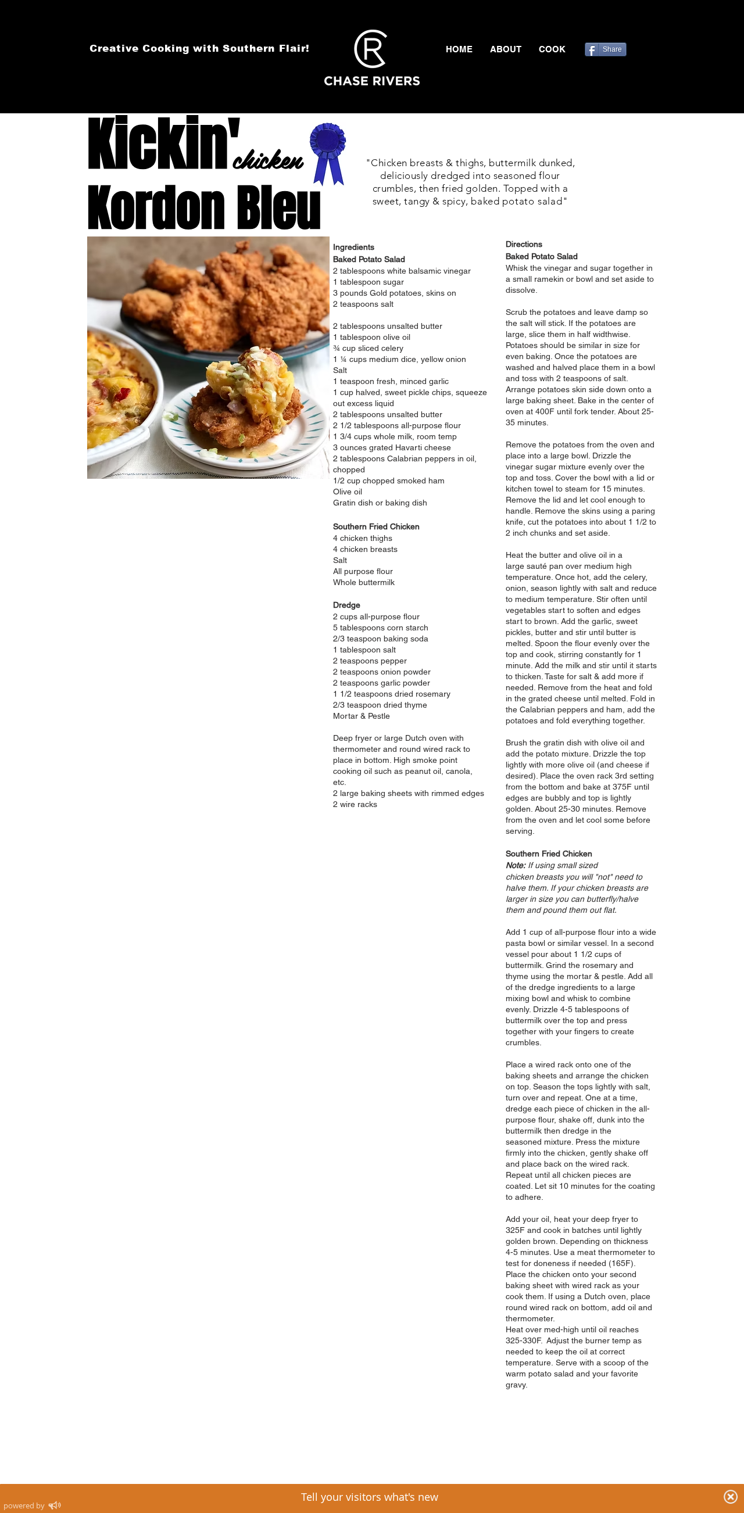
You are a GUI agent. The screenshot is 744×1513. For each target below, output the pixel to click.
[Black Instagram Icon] (649, 23)
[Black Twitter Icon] (616, 23)
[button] (552, 49)
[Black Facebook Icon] (599, 23)
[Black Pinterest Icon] (633, 23)
